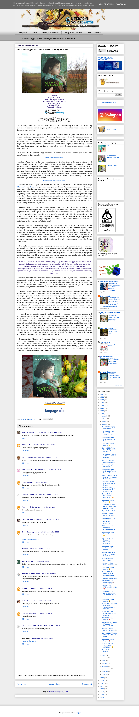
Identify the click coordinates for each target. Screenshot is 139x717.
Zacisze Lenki (28, 494)
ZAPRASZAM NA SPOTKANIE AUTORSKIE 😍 (108, 495)
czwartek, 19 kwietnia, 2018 (50, 432)
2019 (102, 678)
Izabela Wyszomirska (31, 573)
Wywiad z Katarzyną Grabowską (108, 427)
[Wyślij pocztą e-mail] (44, 419)
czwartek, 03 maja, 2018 (49, 625)
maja (104, 655)
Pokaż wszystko (118, 385)
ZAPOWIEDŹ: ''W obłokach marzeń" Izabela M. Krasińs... (109, 573)
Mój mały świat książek (108, 372)
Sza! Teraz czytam (106, 328)
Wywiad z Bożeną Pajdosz (107, 650)
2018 (102, 413)
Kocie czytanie (105, 296)
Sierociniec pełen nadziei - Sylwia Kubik (113, 331)
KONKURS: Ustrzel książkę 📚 (108, 618)
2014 (102, 402)
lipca (104, 660)
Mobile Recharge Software (30, 539)
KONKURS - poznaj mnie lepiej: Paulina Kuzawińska (109, 471)
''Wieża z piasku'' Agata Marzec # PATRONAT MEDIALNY (109, 477)
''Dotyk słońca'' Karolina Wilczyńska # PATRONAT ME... (109, 624)
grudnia (104, 674)
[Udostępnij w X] (48, 419)
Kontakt (34, 33)
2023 (102, 689)
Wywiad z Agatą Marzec (109, 578)
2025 (102, 694)
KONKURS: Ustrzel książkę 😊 (108, 444)
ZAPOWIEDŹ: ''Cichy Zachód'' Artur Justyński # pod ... (108, 432)
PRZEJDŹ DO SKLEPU (54, 403)
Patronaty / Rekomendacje (50, 33)
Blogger (78, 713)
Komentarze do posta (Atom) (58, 691)
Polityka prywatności (94, 33)
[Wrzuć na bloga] (46, 419)
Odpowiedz (25, 438)
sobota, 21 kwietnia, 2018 (40, 601)
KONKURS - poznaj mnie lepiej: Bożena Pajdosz (109, 547)
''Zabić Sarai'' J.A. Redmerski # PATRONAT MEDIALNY (107, 540)
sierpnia (105, 663)
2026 (102, 697)
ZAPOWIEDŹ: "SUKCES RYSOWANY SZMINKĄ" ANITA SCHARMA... (109, 606)
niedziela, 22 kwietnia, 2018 (40, 613)
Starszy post (87, 684)
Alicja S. (25, 601)
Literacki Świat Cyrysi (109, 102)
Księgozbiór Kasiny (30, 625)
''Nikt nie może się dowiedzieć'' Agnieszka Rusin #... (109, 527)
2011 (102, 394)
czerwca (105, 658)
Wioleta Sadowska (30, 432)
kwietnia (105, 424)
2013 (102, 400)
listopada (105, 671)
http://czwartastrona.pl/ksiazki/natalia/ (54, 157)
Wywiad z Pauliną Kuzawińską (107, 559)
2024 (102, 691)
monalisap (26, 588)
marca (104, 421)
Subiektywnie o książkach (109, 281)
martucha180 (27, 457)
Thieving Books (29, 519)
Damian (25, 549)
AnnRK (25, 561)
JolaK (24, 482)
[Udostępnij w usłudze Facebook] (50, 419)
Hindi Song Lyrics (29, 532)
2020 (102, 680)
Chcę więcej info (106, 4)
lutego (104, 419)
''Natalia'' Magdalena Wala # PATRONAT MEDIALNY (108, 554)
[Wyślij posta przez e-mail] (39, 419)
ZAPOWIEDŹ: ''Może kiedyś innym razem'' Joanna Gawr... (109, 506)
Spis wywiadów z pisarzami (73, 33)
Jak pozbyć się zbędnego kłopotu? (113, 156)
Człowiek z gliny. (112, 165)
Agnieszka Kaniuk (29, 469)
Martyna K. (26, 444)
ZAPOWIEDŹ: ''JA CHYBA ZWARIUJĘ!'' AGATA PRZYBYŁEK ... (109, 594)
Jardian (25, 613)
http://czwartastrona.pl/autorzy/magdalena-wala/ (54, 180)
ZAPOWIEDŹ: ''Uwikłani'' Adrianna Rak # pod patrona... (110, 634)
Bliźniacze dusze (112, 146)
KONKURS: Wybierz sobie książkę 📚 (108, 581)
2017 (102, 411)
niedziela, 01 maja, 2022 (42, 638)
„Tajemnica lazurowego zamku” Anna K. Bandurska (114, 375)
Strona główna (22, 33)
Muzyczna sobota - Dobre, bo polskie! (108, 461)
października (106, 669)
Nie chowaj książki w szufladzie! (108, 465)
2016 (102, 408)
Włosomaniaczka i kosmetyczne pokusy (107, 357)
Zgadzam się (121, 4)
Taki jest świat (28, 507)
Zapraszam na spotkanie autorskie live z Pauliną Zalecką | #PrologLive (114, 286)
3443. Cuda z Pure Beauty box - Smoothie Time (113, 361)
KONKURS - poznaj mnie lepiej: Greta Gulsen (108, 439)
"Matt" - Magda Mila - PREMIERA (106, 59)
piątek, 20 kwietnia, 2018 (48, 532)
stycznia (105, 416)
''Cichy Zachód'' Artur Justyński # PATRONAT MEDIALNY (108, 520)
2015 (102, 405)
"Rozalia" (33, 187)
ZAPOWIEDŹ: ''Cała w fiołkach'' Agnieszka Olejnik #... (109, 449)
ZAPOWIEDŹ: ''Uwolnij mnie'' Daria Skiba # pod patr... (109, 455)
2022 (102, 686)
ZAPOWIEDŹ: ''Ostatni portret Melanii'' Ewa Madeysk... (109, 613)
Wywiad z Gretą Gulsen (109, 511)
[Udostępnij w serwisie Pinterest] (51, 419)
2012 (102, 397)
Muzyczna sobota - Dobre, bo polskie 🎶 (109, 564)
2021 (102, 683)
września (105, 666)
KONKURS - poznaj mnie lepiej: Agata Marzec (108, 483)
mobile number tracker (29, 641)
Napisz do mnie (111, 129)
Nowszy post (22, 684)
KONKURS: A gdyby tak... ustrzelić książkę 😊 (109, 533)
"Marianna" (21, 187)
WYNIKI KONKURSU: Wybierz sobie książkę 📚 (110, 587)
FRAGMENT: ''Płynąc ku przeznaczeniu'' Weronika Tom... (109, 489)
